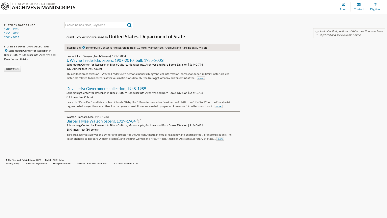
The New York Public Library (21, 160)
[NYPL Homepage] (5, 6)
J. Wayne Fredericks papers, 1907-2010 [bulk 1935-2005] (115, 60)
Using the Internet (62, 163)
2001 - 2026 (11, 37)
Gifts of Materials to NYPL (125, 163)
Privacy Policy (13, 163)
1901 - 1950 (11, 28)
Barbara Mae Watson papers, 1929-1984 (101, 121)
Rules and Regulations (36, 163)
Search (129, 25)
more (200, 78)
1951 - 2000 (11, 33)
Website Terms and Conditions (92, 163)
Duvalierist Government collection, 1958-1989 (106, 88)
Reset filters (12, 68)
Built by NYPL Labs (54, 160)
